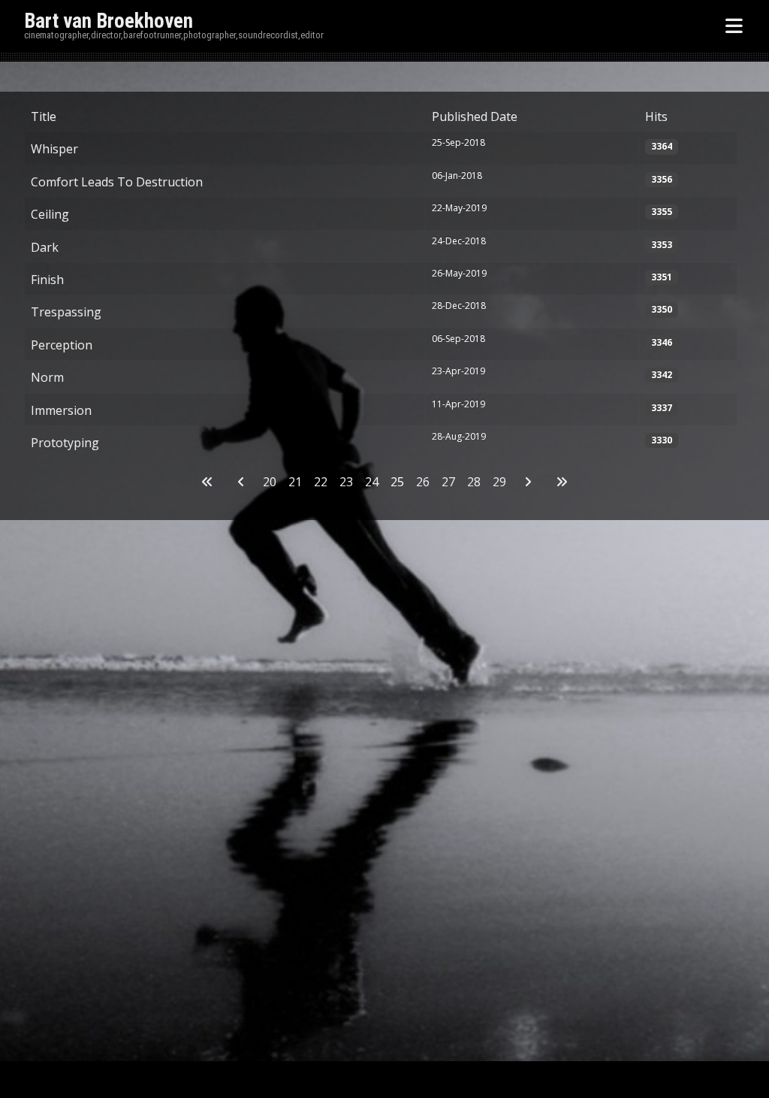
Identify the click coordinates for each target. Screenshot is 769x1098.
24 (371, 481)
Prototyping (65, 442)
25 (397, 481)
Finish (47, 279)
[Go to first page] (207, 482)
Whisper (54, 149)
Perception (61, 345)
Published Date (474, 116)
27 (448, 481)
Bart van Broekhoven (108, 21)
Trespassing (66, 312)
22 (320, 481)
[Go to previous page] (241, 482)
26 (423, 481)
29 (499, 481)
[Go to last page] (562, 482)
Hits (656, 116)
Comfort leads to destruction (117, 182)
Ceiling (50, 214)
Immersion (61, 410)
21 (295, 481)
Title (43, 116)
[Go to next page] (528, 482)
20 (269, 481)
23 (346, 481)
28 (474, 481)
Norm (47, 377)
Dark (45, 247)
